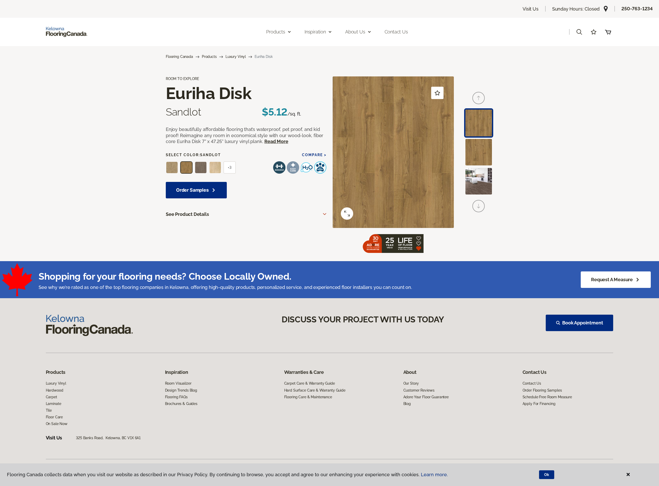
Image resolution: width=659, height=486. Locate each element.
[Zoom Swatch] (347, 213)
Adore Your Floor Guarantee (426, 397)
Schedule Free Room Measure (547, 397)
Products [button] (275, 31)
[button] (579, 32)
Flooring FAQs (176, 397)
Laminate (53, 404)
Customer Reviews (419, 390)
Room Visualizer (178, 383)
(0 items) (608, 32)
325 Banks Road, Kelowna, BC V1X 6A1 (108, 438)
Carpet (51, 397)
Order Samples (192, 190)
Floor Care (54, 417)
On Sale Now (56, 424)
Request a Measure (612, 279)
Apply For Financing (539, 404)
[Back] (478, 98)
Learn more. (434, 474)
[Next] (478, 206)
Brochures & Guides (181, 404)
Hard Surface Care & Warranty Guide (314, 390)
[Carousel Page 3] (478, 181)
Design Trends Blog (181, 390)
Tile (49, 410)
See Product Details (187, 214)
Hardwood (54, 390)
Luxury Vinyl (236, 57)
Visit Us (531, 9)
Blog (407, 404)
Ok (546, 475)
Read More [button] (276, 141)
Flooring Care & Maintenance (308, 397)
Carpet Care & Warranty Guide (309, 383)
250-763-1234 (637, 8)
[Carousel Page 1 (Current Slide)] (478, 122)
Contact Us (396, 31)
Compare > (314, 155)
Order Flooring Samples (542, 390)
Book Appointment (582, 322)
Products (209, 57)
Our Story (411, 383)
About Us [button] (355, 31)
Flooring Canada (179, 57)
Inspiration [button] (315, 31)
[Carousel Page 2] (478, 152)
